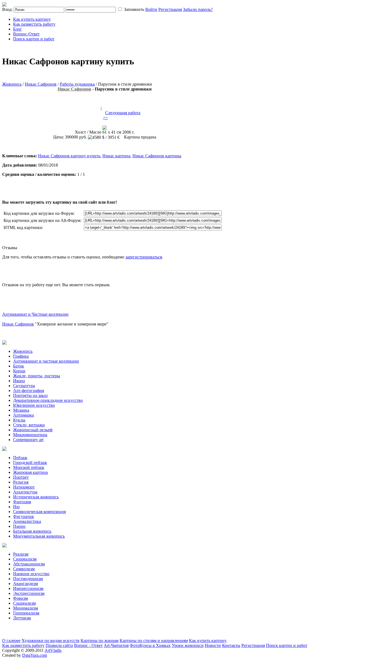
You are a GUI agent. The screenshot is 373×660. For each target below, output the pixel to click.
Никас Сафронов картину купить (69, 155)
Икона (19, 380)
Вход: (7, 9)
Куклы (19, 420)
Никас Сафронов (41, 84)
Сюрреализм (25, 559)
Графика (21, 356)
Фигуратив (23, 516)
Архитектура (25, 492)
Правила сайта (59, 645)
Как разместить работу (34, 24)
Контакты (231, 645)
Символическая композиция (39, 511)
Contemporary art (28, 439)
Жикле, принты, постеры (36, 375)
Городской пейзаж (30, 462)
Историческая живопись (36, 497)
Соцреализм (24, 603)
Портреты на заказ (30, 395)
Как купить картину (32, 19)
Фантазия (22, 501)
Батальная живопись (32, 531)
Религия (20, 482)
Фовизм (20, 598)
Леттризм (22, 618)
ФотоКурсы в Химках (150, 645)
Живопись (12, 84)
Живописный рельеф (32, 429)
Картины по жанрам (100, 640)
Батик (18, 366)
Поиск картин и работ (33, 39)
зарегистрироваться (143, 257)
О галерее (11, 640)
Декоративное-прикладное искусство (48, 400)
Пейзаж (20, 457)
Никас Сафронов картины (156, 155)
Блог (17, 29)
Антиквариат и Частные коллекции (35, 314)
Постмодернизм (28, 578)
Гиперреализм (26, 613)
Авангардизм (25, 583)
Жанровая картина (30, 472)
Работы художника (77, 84)
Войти (151, 9)
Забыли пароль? (198, 9)
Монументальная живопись (39, 536)
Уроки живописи (188, 645)
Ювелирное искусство (34, 405)
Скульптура (24, 385)
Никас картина (116, 155)
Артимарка (23, 415)
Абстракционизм (29, 564)
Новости (213, 645)
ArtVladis (53, 650)
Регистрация (170, 9)
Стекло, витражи (29, 425)
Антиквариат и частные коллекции (46, 361)
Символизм (24, 568)
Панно (19, 526)
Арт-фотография (28, 390)
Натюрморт (24, 487)
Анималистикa (27, 521)
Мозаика (21, 410)
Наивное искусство (31, 573)
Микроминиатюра (30, 434)
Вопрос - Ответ (88, 645)
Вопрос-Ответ (26, 34)
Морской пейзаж (28, 467)
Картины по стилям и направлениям (154, 640)
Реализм (20, 554)
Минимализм (25, 608)
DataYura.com (34, 655)
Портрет (21, 477)
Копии (19, 371)
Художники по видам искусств (50, 640)
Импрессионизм (28, 588)
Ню (16, 506)
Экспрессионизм (29, 593)
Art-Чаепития (116, 645)
